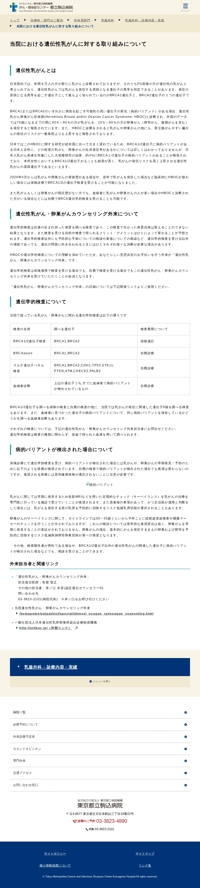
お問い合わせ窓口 (25, 785)
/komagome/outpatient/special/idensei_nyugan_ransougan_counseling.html (86, 613)
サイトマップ (145, 853)
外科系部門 (82, 20)
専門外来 (19, 760)
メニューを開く (102, 681)
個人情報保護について (55, 865)
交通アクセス (22, 773)
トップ (15, 20)
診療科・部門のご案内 (47, 20)
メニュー (185, 11)
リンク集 (145, 865)
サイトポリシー (55, 853)
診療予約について (25, 724)
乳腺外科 (107, 20)
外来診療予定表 (24, 736)
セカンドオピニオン (27, 748)
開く (185, 712)
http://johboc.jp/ (45, 628)
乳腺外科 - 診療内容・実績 (144, 20)
